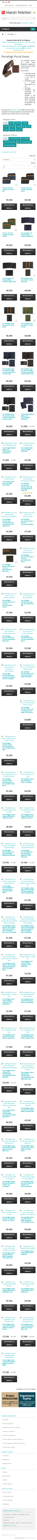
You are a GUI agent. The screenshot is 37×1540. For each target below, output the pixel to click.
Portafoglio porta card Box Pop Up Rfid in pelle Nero (8, 1036)
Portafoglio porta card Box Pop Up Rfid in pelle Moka (27, 1000)
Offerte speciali (7, 1484)
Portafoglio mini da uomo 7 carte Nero (8, 325)
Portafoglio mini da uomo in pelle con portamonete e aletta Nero (8, 416)
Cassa (30, 5)
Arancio (19, 129)
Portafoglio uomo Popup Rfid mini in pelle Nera (27, 1290)
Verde (28, 126)
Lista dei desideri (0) (21, 5)
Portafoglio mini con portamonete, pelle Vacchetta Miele (8, 1362)
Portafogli (11, 34)
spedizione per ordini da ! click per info (10, 1403)
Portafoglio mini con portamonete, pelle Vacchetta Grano (8, 1326)
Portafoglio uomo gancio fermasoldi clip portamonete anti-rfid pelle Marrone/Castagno (9, 929)
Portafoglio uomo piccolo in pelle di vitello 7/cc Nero (8, 1218)
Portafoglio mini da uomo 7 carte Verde (27, 325)
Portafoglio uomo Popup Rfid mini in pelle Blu (27, 1252)
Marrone (17, 123)
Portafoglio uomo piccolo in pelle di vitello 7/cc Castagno (8, 1184)
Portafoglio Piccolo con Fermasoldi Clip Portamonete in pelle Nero (8, 522)
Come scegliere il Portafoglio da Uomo (14, 1443)
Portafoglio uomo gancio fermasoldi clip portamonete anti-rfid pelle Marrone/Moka (27, 929)
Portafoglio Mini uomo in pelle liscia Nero (8, 483)
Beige (18, 126)
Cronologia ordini (8, 1496)
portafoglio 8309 (15, 110)
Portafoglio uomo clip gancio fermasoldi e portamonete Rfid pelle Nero (8, 1113)
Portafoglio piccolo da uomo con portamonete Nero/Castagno (8, 676)
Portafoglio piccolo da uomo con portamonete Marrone (8, 638)
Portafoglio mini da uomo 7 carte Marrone (27, 280)
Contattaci (6, 1455)
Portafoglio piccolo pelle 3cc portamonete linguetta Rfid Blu (8, 852)
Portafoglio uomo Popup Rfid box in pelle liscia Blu (8, 816)
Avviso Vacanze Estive (9, 1447)
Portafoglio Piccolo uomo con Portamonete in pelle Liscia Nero (27, 710)
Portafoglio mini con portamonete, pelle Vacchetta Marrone (27, 1326)
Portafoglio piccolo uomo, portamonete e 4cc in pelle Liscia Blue (8, 746)
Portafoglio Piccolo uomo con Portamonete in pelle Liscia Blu (27, 674)
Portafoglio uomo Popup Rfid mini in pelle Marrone (8, 1290)
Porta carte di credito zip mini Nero (26, 189)
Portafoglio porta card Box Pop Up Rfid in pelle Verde (27, 1036)
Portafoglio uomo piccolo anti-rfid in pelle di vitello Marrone (9, 1148)
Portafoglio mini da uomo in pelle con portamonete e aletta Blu (8, 371)
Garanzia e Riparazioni (9, 1435)
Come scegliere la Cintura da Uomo (13, 1439)
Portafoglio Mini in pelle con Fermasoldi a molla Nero (9, 450)
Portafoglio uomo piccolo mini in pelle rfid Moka (27, 780)
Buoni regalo (6, 1476)
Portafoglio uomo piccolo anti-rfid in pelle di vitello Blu (27, 1109)
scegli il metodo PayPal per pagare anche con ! (27, 1403)
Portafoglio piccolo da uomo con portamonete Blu (27, 603)
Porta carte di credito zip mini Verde (8, 234)
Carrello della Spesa (20, 23)
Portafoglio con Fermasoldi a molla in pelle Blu (27, 234)
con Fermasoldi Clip (9, 145)
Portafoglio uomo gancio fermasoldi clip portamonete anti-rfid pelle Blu (27, 890)
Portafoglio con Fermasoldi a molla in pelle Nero (9, 280)
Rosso (6, 129)
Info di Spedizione (8, 1423)
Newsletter (6, 1504)
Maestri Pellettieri (20, 1538)
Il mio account (9, 5)
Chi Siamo (6, 1419)
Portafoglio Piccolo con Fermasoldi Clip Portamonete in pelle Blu (26, 487)
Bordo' (12, 129)
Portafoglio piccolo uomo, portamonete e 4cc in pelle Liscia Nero (8, 782)
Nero (11, 123)
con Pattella (25, 138)
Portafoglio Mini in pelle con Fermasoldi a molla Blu (27, 416)
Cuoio (6, 126)
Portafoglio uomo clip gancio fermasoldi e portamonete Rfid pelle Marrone (27, 1076)
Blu (23, 126)
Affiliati (5, 1480)
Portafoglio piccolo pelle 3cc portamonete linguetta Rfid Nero (8, 889)
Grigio (12, 126)
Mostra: (33, 163)
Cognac (25, 123)
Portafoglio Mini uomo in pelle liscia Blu (27, 449)
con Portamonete (14, 138)
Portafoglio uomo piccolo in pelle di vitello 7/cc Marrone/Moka (27, 1184)
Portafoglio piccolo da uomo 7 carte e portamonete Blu (27, 521)
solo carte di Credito (9, 142)
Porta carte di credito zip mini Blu (8, 189)
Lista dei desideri (8, 1500)
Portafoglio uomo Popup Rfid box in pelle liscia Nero (27, 816)
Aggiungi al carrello (9, 206)
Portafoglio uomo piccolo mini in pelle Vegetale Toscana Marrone (27, 1219)
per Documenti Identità (24, 142)
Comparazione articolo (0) (8, 152)
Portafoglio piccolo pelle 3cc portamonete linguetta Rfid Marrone (27, 853)
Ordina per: (32, 155)
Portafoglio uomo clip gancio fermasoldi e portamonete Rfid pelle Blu (8, 1074)
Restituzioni (6, 1459)
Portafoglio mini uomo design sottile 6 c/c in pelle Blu (27, 964)
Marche (5, 1472)
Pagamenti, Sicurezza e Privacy (11, 1427)
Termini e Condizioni (9, 1431)
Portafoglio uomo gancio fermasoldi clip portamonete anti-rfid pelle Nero (8, 966)
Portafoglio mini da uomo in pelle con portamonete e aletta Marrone (27, 371)
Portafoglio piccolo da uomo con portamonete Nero (27, 638)
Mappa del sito (7, 1463)
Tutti (5, 123)
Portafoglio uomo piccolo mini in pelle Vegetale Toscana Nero (8, 1255)
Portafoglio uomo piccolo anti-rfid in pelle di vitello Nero (27, 1148)
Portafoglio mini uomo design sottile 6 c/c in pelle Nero (8, 1001)
